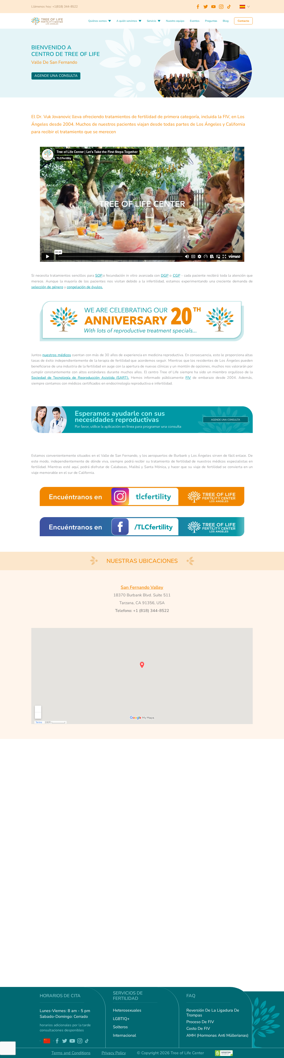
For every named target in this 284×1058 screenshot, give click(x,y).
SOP (98, 275)
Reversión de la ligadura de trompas (212, 1013)
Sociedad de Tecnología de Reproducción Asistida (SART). (80, 377)
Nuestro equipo (175, 20)
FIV (188, 377)
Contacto (243, 20)
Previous (40, 1040)
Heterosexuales (127, 1010)
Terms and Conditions (71, 1053)
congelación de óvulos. (85, 287)
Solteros (120, 1027)
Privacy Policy (114, 1053)
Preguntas (211, 20)
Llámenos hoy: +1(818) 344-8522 (54, 6)
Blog (226, 20)
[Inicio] (47, 20)
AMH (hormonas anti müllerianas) (217, 1035)
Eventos (194, 20)
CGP (176, 275)
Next (53, 1040)
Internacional (124, 1035)
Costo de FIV (198, 1028)
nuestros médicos (56, 355)
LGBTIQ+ (121, 1018)
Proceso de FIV (200, 1022)
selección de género (47, 287)
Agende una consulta (56, 75)
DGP (164, 275)
